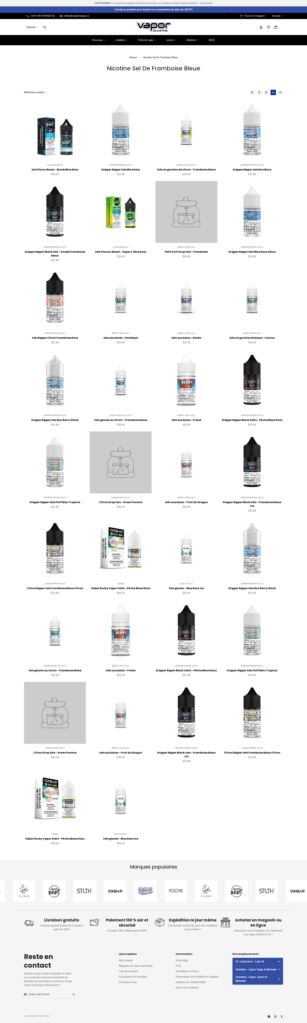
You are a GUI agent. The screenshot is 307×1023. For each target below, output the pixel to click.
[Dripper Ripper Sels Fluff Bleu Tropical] (55, 462)
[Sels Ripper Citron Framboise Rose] (55, 298)
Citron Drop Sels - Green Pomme (120, 502)
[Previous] (75, 9)
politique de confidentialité (190, 982)
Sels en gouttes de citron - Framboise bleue (186, 169)
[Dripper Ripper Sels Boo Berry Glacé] (55, 380)
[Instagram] (275, 1016)
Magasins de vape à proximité (136, 965)
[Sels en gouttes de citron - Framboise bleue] (186, 130)
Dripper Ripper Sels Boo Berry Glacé (55, 420)
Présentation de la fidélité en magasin (197, 976)
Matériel (191, 40)
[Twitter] (281, 1016)
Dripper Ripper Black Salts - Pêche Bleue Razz (252, 420)
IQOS (212, 40)
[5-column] (280, 92)
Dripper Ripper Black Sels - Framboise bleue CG (252, 504)
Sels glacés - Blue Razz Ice (186, 588)
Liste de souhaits (128, 971)
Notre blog (182, 960)
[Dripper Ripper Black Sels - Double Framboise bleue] (55, 212)
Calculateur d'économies (133, 976)
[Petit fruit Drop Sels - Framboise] (186, 212)
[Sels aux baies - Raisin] (186, 298)
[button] (275, 27)
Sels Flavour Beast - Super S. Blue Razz (120, 252)
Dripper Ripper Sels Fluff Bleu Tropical (55, 502)
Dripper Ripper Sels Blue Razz (120, 169)
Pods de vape (146, 40)
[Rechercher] (45, 27)
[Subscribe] (71, 994)
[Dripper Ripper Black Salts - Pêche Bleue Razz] (252, 380)
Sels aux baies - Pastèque (120, 338)
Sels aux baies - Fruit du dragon (186, 502)
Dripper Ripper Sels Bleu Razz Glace (252, 252)
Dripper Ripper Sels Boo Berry (252, 169)
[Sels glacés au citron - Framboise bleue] (121, 380)
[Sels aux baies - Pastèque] (121, 298)
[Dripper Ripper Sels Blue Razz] (121, 130)
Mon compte (126, 960)
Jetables (120, 40)
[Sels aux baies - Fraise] (186, 380)
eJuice (170, 40)
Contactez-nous (128, 982)
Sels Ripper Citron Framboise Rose (55, 338)
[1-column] (252, 92)
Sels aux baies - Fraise (186, 420)
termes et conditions (187, 987)
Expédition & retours (187, 971)
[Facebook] (269, 1016)
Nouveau (97, 40)
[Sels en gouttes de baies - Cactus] (252, 298)
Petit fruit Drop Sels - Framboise (186, 252)
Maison (133, 57)
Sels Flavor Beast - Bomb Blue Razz (54, 169)
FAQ (178, 965)
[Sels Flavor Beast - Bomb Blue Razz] (55, 130)
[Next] (231, 9)
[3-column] (266, 92)
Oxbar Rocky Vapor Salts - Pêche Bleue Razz (120, 588)
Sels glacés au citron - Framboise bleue (120, 420)
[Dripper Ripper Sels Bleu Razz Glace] (252, 212)
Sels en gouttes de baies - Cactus (252, 338)
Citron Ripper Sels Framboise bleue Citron (55, 588)
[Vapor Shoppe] (153, 27)
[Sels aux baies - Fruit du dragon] (186, 462)
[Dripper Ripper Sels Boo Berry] (252, 130)
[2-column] (259, 92)
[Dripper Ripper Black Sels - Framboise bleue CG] (252, 462)
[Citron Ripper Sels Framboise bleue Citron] (55, 548)
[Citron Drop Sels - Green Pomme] (121, 462)
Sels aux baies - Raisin (186, 338)
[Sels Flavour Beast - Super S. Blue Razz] (121, 212)
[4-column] (273, 92)
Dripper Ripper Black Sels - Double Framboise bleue (55, 253)
